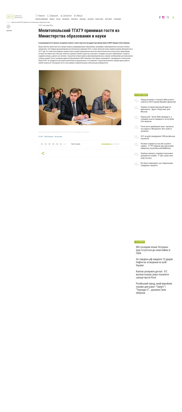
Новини (41, 16)
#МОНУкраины (48, 136)
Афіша (79, 16)
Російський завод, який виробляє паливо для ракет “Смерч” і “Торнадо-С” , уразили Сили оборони (154, 288)
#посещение (58, 136)
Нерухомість (65, 19)
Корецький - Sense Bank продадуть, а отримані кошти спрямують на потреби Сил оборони (157, 119)
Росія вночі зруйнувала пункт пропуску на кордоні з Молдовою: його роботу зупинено (157, 128)
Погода (58, 19)
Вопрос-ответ (99, 19)
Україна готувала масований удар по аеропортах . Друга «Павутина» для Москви (156, 109)
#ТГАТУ (40, 136)
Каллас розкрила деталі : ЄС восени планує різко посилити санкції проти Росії (152, 274)
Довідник (54, 16)
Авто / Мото (108, 19)
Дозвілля (67, 16)
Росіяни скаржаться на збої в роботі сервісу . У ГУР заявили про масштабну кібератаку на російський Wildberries (157, 146)
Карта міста (74, 19)
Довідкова (83, 19)
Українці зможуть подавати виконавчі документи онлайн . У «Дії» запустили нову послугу (157, 155)
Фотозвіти (91, 19)
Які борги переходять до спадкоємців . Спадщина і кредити (157, 164)
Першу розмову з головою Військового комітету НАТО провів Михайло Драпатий (158, 100)
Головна (8, 22)
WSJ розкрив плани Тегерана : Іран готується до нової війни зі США (153, 250)
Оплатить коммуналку (41, 19)
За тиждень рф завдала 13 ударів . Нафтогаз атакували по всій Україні (155, 262)
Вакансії (52, 19)
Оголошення (117, 19)
